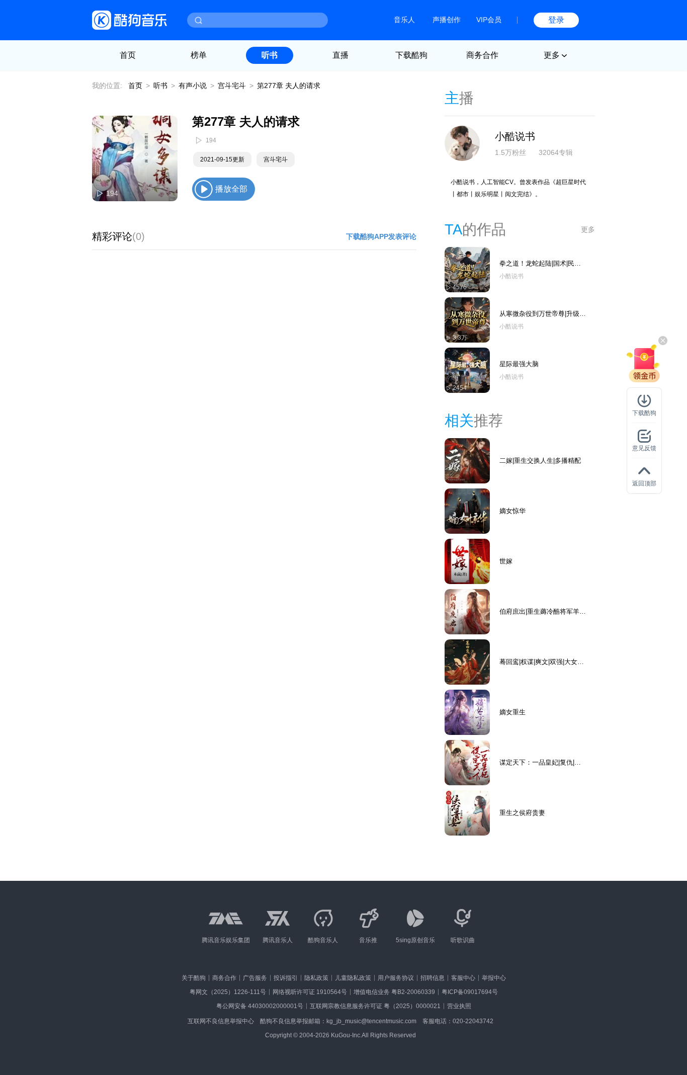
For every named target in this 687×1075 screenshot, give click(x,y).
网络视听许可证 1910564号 (310, 992)
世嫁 (505, 561)
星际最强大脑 (519, 364)
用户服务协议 (396, 977)
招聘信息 (432, 977)
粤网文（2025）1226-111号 (228, 992)
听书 (270, 55)
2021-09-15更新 (222, 159)
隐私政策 (316, 977)
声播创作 (447, 20)
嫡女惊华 (512, 511)
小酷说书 (515, 136)
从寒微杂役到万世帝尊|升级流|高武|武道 (539, 314)
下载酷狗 (411, 55)
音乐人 (404, 20)
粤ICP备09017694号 (470, 992)
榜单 (199, 55)
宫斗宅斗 (232, 85)
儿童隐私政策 (353, 977)
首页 (128, 55)
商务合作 (482, 55)
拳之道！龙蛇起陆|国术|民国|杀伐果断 (540, 264)
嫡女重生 (512, 712)
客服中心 (463, 977)
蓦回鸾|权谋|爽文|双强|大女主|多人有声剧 (542, 662)
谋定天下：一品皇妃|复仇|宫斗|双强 (540, 763)
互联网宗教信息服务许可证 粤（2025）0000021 (375, 1006)
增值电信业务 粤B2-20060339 (394, 992)
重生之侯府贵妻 (522, 812)
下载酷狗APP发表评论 (381, 236)
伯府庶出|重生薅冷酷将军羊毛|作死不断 (539, 612)
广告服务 (255, 977)
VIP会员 (488, 20)
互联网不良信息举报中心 (221, 1021)
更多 (588, 229)
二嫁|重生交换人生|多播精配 (540, 460)
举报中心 (494, 977)
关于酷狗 (194, 977)
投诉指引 (286, 977)
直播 (340, 55)
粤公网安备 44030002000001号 (259, 1006)
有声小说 (193, 85)
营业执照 (459, 1006)
